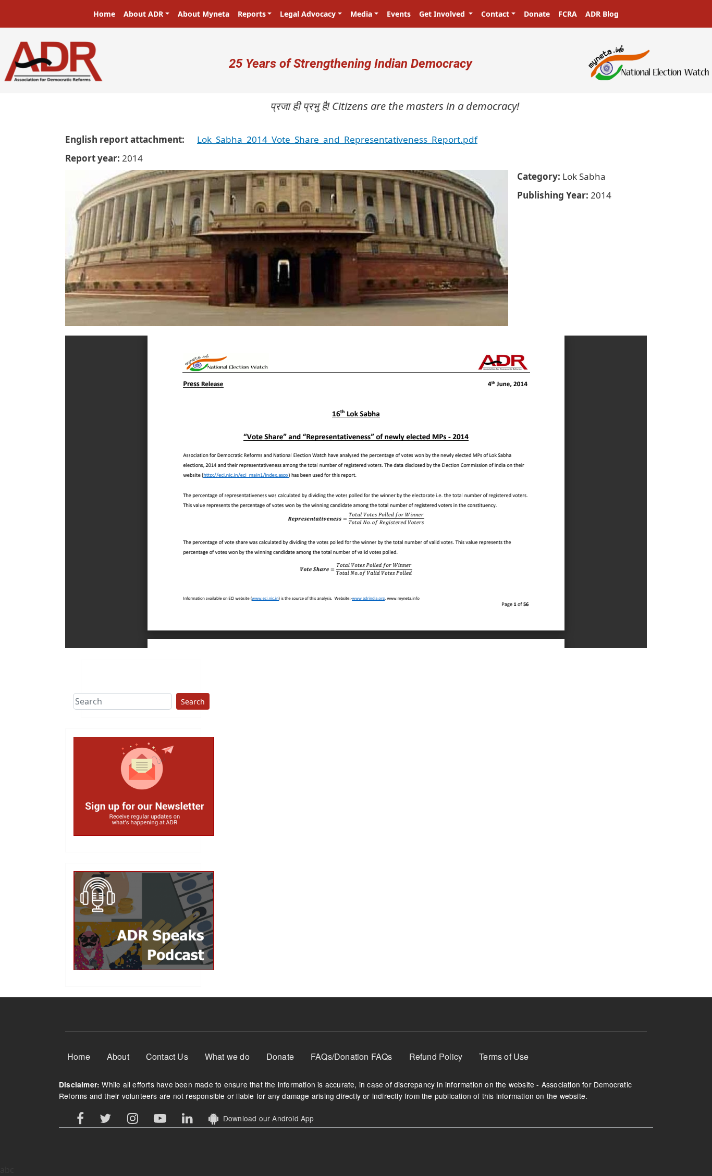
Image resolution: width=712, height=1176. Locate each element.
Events (399, 14)
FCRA (567, 14)
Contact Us (167, 1056)
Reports (252, 14)
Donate (537, 14)
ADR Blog (602, 14)
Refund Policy (436, 1056)
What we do (227, 1056)
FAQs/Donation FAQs (351, 1056)
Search (193, 702)
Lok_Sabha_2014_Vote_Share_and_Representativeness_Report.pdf (337, 139)
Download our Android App (266, 1118)
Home (104, 14)
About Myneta (203, 14)
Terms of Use (504, 1056)
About (118, 1056)
